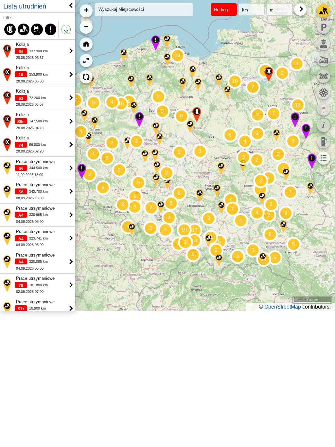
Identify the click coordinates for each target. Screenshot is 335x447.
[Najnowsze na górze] (66, 29)
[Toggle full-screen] (86, 60)
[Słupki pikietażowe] (323, 109)
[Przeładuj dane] (86, 76)
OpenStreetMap (282, 307)
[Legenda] (323, 158)
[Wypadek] (10, 29)
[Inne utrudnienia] (50, 29)
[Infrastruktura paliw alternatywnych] (323, 141)
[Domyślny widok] (86, 44)
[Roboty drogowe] (23, 29)
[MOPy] (323, 27)
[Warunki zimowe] (323, 92)
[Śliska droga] (37, 29)
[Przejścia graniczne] (323, 43)
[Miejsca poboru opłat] (323, 59)
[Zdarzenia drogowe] (323, 10)
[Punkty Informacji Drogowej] (323, 125)
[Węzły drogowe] (323, 76)
